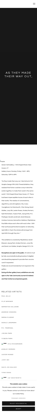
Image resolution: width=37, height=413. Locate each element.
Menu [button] (33, 3)
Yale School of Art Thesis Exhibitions (15, 4)
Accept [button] (18, 408)
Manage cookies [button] (19, 398)
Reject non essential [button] (18, 403)
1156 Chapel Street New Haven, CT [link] (17, 194)
